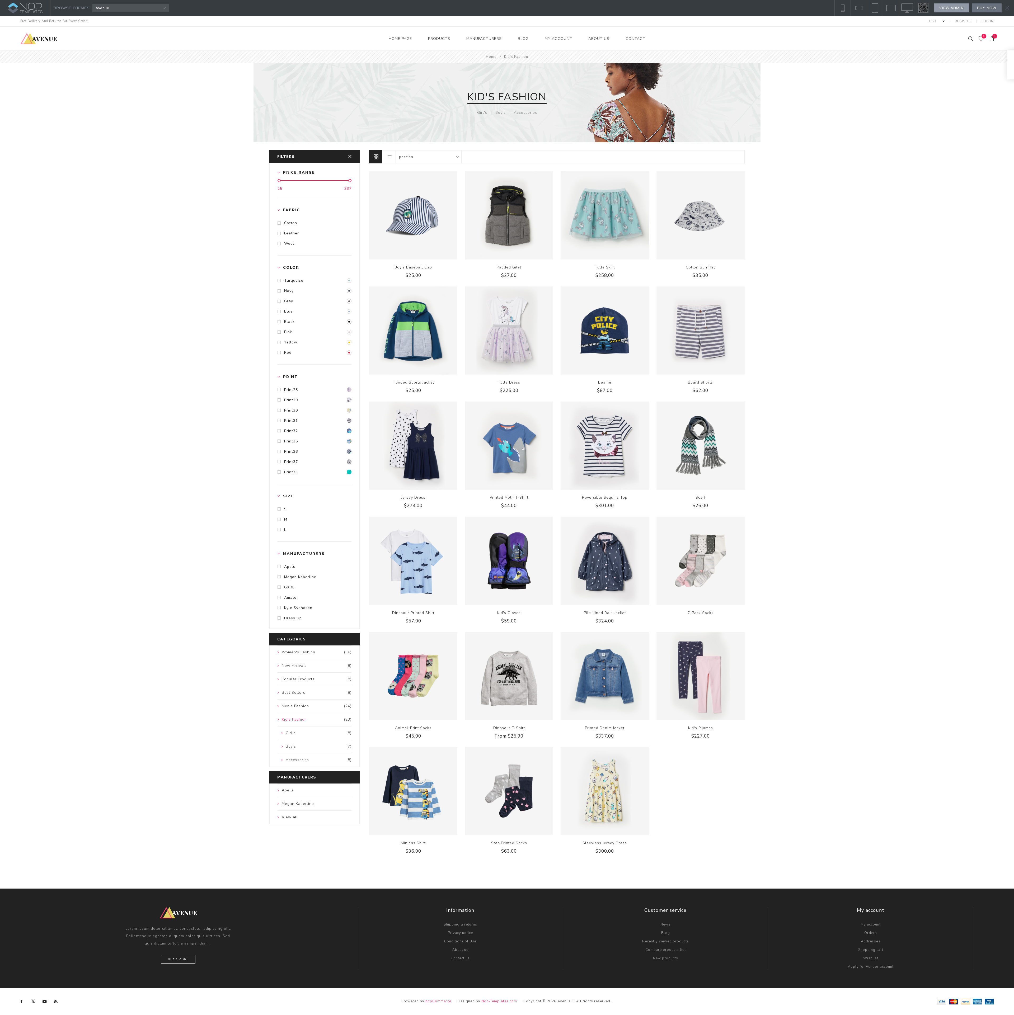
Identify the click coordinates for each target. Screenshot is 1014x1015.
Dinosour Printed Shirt (413, 612)
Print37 (291, 461)
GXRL (289, 587)
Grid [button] (375, 156)
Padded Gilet (509, 267)
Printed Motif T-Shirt (509, 497)
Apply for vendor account (871, 966)
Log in (988, 21)
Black (289, 321)
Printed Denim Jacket (605, 727)
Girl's (482, 112)
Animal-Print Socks (413, 727)
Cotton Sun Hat (700, 267)
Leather (291, 233)
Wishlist (870, 958)
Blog (665, 933)
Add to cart (429, 215)
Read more (178, 959)
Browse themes (72, 8)
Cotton (290, 222)
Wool (289, 243)
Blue (288, 311)
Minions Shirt (413, 843)
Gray (288, 301)
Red (288, 352)
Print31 (291, 420)
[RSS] (56, 1001)
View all (290, 817)
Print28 (291, 389)
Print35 (291, 441)
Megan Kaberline (300, 576)
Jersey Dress (413, 497)
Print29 (291, 400)
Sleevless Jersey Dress (605, 843)
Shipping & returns (460, 924)
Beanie (604, 382)
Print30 (291, 410)
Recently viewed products (665, 941)
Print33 (291, 472)
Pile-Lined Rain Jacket (605, 612)
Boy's (500, 112)
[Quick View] (397, 215)
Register (963, 21)
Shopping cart (870, 949)
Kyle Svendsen (298, 607)
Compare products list (665, 949)
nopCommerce (438, 1001)
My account (871, 924)
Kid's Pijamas (700, 727)
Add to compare (408, 215)
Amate (290, 597)
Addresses (870, 941)
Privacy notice (460, 933)
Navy (289, 290)
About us (460, 949)
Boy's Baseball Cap (413, 267)
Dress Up (293, 618)
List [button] (389, 156)
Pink (288, 331)
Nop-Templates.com (499, 1001)
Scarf (701, 497)
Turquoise (293, 280)
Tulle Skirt (605, 267)
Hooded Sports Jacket (413, 382)
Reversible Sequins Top (604, 497)
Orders (870, 933)
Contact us (460, 958)
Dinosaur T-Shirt (509, 727)
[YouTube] (44, 1001)
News (665, 924)
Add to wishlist (419, 215)
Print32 (291, 430)
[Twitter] (33, 1001)
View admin (951, 8)
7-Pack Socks (700, 612)
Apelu (289, 566)
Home (491, 56)
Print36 (291, 451)
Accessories (525, 112)
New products (665, 958)
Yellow (290, 342)
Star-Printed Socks (509, 843)
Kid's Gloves (509, 612)
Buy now (986, 8)
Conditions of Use (460, 941)
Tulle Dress (509, 382)
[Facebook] (22, 1001)
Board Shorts (700, 382)
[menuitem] (460, 924)
